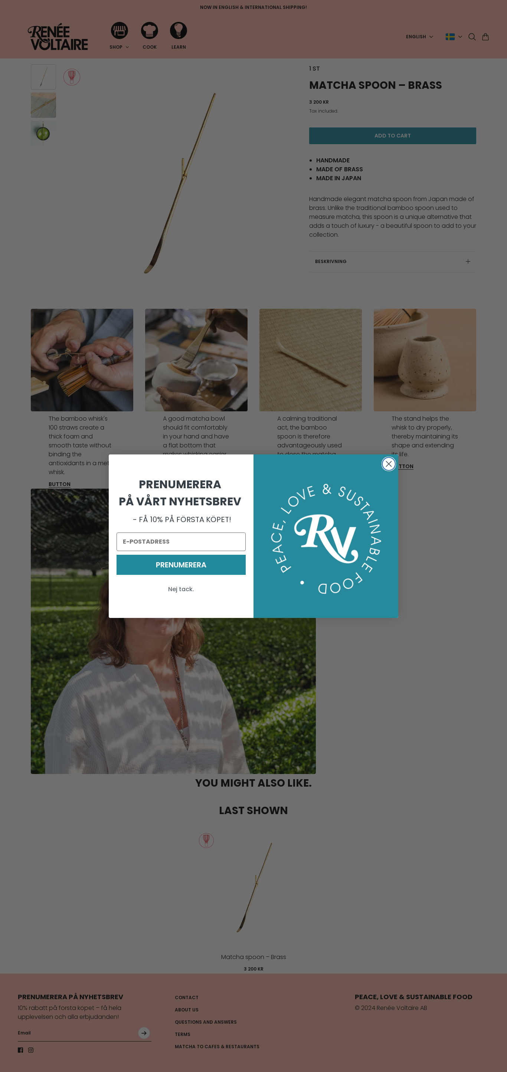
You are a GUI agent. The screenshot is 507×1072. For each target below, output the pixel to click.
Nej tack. (181, 589)
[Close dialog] (388, 463)
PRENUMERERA (181, 565)
